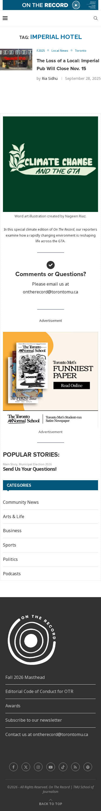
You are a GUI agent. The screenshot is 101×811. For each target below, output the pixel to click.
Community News (21, 502)
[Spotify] (87, 767)
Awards (12, 706)
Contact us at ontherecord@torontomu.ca (46, 734)
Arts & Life (13, 516)
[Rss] (75, 767)
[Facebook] (13, 767)
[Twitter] (26, 767)
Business (12, 531)
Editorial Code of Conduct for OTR (39, 691)
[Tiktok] (63, 767)
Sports (9, 545)
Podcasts (12, 574)
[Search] (95, 18)
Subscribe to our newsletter (33, 720)
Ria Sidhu (50, 78)
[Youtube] (50, 767)
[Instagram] (38, 767)
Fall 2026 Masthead (25, 677)
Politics (10, 559)
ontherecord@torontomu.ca (50, 292)
